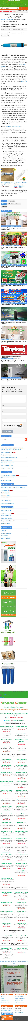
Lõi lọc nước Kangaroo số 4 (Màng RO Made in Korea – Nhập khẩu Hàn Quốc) (6, 184)
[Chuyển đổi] (26, 457)
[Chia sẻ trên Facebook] (11, 33)
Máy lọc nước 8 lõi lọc (6, 513)
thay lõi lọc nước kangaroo (13, 126)
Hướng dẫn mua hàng (19, 1002)
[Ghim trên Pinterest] (4, 35)
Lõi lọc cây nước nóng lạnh (7, 478)
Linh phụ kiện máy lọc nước (7, 463)
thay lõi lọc (4, 206)
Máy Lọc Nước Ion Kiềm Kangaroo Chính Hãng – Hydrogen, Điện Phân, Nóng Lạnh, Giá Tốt (12, 449)
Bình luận (4, 393)
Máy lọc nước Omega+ (6, 455)
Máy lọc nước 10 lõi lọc (6, 518)
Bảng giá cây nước (19, 1000)
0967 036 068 (7, 694)
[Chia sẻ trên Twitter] (18, 33)
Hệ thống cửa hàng (5, 1000)
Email (3, 411)
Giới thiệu (3, 996)
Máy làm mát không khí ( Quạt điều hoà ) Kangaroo (13, 487)
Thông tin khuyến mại (17, 14)
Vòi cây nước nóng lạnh (6, 480)
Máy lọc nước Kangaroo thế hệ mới (9, 457)
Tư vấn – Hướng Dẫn (14, 18)
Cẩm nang (7, 14)
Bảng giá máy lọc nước (20, 998)
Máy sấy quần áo (5, 492)
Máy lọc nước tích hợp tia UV (7, 521)
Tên (3, 405)
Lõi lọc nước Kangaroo (6, 460)
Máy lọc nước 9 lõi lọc (6, 515)
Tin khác (9, 16)
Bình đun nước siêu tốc (6, 498)
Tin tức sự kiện (17, 16)
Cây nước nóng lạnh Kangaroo (8, 475)
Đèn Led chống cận (5, 495)
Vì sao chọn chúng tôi (19, 996)
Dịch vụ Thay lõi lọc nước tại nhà (8, 11)
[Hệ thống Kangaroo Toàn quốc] (1, 8)
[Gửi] (17, 8)
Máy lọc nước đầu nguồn (7, 465)
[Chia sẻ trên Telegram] (8, 35)
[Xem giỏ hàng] (21, 8)
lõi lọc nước (24, 81)
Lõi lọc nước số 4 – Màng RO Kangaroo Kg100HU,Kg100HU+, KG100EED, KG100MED (20, 184)
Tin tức (2, 998)
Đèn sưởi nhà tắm (5, 490)
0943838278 (19, 12)
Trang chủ (3, 19)
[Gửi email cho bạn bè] (22, 33)
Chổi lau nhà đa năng (6, 500)
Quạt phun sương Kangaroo (7, 503)
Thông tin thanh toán (5, 1002)
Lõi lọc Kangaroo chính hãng (14, 203)
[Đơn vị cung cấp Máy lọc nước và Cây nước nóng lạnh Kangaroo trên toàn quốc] (14, 3)
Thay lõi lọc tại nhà (5, 523)
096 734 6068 (9, 696)
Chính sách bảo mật (19, 1012)
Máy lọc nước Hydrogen (6, 452)
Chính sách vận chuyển (6, 1010)
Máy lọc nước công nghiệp (7, 468)
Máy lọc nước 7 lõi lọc (6, 510)
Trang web (4, 418)
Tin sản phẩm (10, 19)
